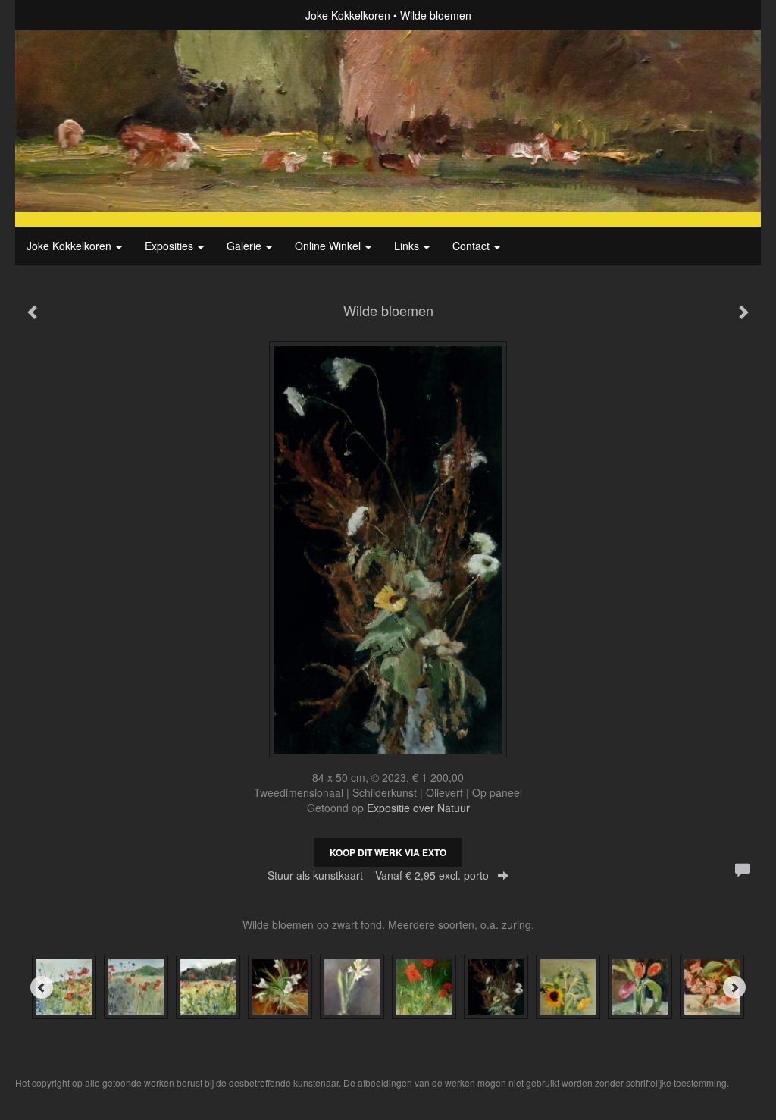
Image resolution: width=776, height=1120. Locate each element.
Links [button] (408, 245)
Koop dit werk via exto (388, 852)
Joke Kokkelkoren (347, 15)
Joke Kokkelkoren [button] (70, 245)
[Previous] (41, 987)
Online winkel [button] (329, 245)
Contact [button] (472, 245)
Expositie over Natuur (418, 807)
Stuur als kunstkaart (378, 875)
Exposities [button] (170, 245)
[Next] (734, 987)
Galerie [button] (245, 245)
